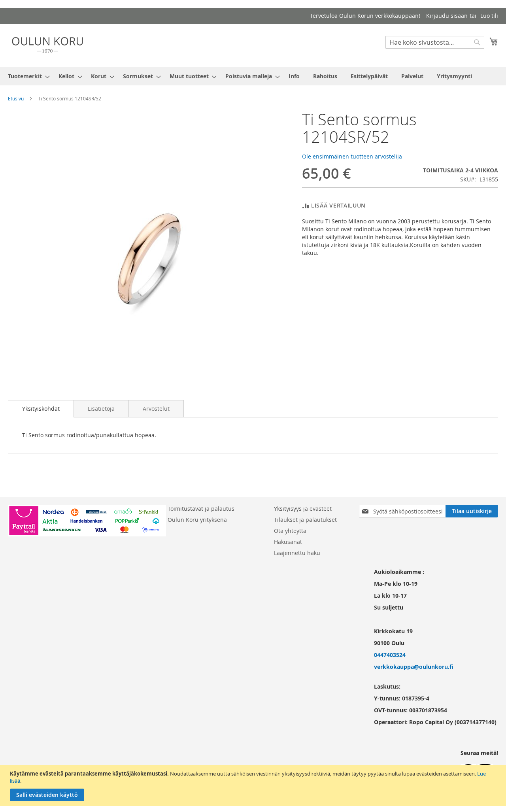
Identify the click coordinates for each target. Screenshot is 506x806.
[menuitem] (26, 76)
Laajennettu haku (297, 553)
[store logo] (47, 45)
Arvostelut (156, 408)
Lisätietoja (101, 408)
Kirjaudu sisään (447, 15)
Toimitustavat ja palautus (201, 508)
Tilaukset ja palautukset (305, 519)
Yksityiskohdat (41, 408)
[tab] (41, 408)
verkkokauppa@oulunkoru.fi (413, 666)
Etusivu (16, 98)
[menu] (253, 76)
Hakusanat (288, 542)
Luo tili (489, 15)
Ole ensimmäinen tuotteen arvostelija (352, 156)
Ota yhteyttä (290, 530)
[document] (254, 785)
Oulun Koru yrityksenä (197, 519)
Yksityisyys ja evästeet (303, 508)
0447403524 (390, 655)
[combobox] (434, 42)
